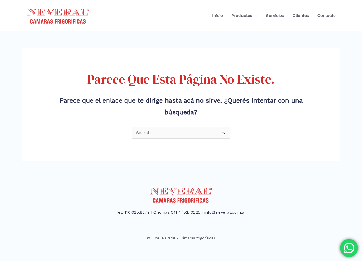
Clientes (301, 15)
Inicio (217, 15)
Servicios (275, 15)
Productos (241, 15)
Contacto (326, 15)
